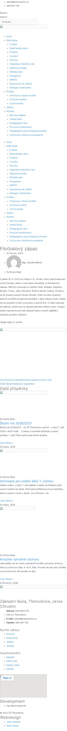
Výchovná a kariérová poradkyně (26, 135)
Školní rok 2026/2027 (16, 423)
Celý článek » (6, 443)
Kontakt (10, 111)
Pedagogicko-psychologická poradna (28, 131)
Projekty (14, 52)
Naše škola (11, 40)
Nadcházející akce (19, 48)
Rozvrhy (14, 60)
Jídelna (9, 107)
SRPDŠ (13, 79)
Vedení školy (16, 119)
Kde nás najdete (18, 115)
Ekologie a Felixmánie (20, 87)
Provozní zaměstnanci (21, 127)
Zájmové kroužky (18, 68)
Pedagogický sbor (19, 123)
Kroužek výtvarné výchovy (19, 559)
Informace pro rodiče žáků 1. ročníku (26, 481)
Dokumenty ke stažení (21, 83)
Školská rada (16, 72)
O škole (13, 44)
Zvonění (14, 56)
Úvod (9, 36)
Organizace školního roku (22, 64)
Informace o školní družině (23, 95)
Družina (10, 91)
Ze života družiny (18, 99)
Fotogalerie (15, 76)
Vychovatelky (16, 103)
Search (3, 13)
